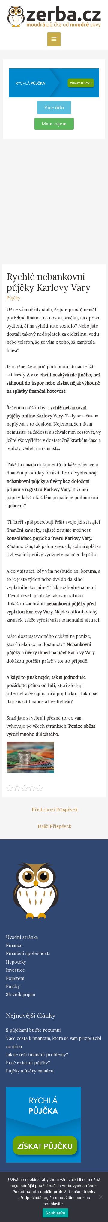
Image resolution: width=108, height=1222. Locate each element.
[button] (54, 124)
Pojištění (15, 978)
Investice (15, 970)
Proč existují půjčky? (28, 1062)
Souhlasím (55, 1213)
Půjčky (13, 298)
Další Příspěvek (54, 826)
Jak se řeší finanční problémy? (37, 1054)
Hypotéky (16, 962)
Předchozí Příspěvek (55, 809)
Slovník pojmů (20, 994)
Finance (14, 945)
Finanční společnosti (28, 953)
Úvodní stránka (22, 937)
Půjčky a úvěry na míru (30, 1071)
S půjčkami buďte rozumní (33, 1030)
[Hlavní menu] (54, 39)
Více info (54, 107)
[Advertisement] (54, 200)
